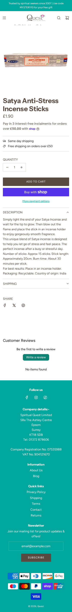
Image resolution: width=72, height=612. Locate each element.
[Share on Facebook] (5, 306)
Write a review (36, 357)
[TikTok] (45, 397)
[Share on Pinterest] (23, 306)
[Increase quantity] (21, 167)
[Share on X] (14, 306)
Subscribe (36, 557)
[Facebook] (27, 397)
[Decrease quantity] (7, 167)
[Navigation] (4, 18)
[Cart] (67, 18)
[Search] (59, 18)
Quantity (10, 159)
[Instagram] (36, 397)
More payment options (36, 201)
